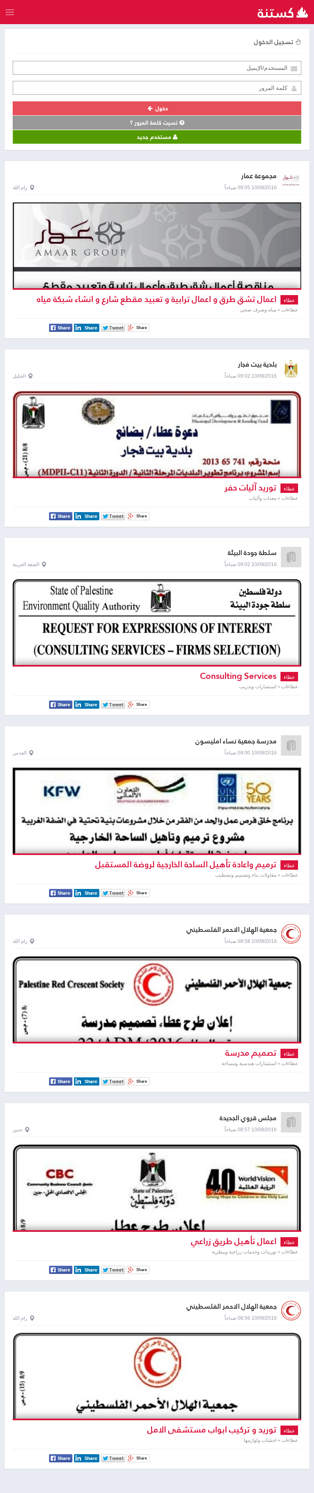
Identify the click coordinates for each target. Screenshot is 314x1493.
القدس (20, 753)
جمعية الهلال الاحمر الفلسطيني (231, 929)
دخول (161, 108)
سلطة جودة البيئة (252, 552)
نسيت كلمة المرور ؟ (154, 122)
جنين (17, 1130)
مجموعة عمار (259, 176)
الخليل (19, 376)
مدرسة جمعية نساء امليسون (236, 741)
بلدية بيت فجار (257, 364)
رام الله (20, 187)
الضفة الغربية (26, 564)
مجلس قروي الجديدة (248, 1118)
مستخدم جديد (155, 137)
